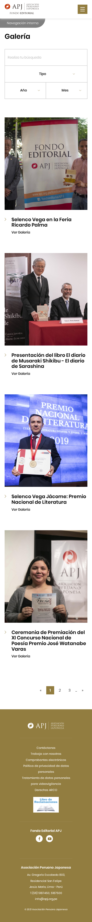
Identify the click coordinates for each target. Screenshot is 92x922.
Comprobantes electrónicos (46, 760)
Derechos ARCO (46, 790)
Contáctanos (46, 748)
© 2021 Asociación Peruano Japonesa (46, 909)
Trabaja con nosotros (46, 754)
